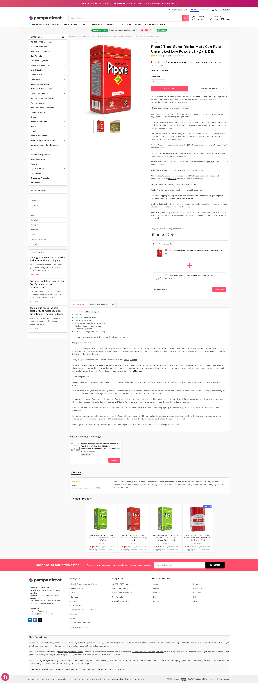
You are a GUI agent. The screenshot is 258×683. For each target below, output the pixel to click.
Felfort (33, 234)
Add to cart (114, 460)
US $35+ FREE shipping (41, 42)
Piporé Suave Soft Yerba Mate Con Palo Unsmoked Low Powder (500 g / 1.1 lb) (165, 537)
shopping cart (218, 114)
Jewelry (34, 131)
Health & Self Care (39, 122)
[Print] (163, 235)
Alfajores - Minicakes (40, 65)
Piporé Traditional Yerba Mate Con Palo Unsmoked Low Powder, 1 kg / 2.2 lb (196, 250)
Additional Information (102, 304)
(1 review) (167, 56)
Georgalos (35, 225)
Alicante (34, 205)
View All (34, 244)
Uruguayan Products (40, 178)
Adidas (33, 201)
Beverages (35, 79)
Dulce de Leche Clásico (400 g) (124, 30)
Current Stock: (159, 71)
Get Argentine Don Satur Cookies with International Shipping (47, 259)
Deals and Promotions (40, 51)
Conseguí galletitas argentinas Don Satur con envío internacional (47, 284)
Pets (32, 150)
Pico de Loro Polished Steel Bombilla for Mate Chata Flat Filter (190, 275)
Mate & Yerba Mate (39, 136)
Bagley (33, 215)
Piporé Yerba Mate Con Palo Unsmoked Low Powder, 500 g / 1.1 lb (133, 537)
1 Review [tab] (76, 472)
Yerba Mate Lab (135, 371)
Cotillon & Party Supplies (42, 98)
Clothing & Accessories (41, 89)
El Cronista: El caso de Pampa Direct (148, 652)
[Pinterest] (172, 235)
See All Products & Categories (43, 24)
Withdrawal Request (79, 627)
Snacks (34, 164)
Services (96, 24)
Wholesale (35, 183)
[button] (209, 88)
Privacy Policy (138, 679)
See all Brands (71, 24)
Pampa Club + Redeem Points (149, 24)
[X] (168, 235)
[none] (109, 79)
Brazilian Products (39, 46)
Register (226, 10)
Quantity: (156, 76)
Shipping (111, 24)
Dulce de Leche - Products (42, 107)
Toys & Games (37, 168)
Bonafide (34, 220)
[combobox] (129, 18)
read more (34, 275)
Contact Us (125, 24)
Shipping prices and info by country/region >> (172, 108)
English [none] (194, 9)
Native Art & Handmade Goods (44, 145)
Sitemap (74, 614)
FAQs (85, 24)
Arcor (33, 196)
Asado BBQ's (36, 75)
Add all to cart (219, 289)
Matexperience (130, 360)
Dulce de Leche (37, 103)
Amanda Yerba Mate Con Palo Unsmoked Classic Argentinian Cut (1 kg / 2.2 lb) (197, 537)
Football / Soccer (38, 112)
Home (33, 126)
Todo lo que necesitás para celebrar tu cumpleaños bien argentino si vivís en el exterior (46, 310)
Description (78, 304)
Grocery (34, 117)
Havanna (34, 230)
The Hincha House (38, 239)
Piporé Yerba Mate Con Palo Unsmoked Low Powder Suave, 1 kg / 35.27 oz (101, 537)
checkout (210, 162)
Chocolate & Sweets (40, 84)
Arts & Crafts (37, 70)
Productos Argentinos (40, 154)
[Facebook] (153, 235)
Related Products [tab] (81, 498)
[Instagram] (30, 620)
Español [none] (204, 9)
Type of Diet (36, 173)
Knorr (33, 210)
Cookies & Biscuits (39, 93)
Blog (73, 618)
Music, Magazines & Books (43, 140)
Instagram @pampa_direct (70, 652)
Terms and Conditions (80, 623)
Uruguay (189, 198)
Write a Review (178, 56)
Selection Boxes (38, 159)
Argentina (176, 198)
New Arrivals (36, 56)
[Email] (158, 235)
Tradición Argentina (39, 61)
